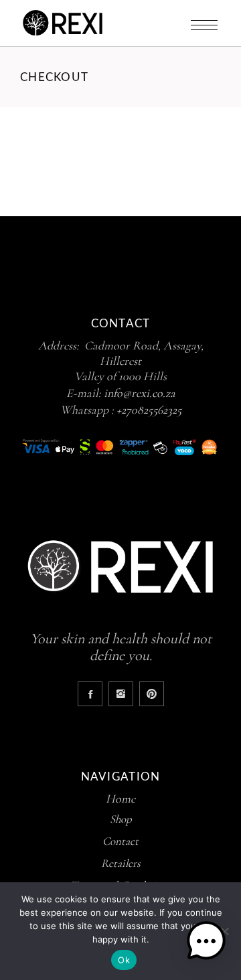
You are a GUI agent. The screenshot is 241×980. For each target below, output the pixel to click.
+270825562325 (148, 409)
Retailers (121, 863)
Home (120, 798)
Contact (120, 841)
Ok (124, 960)
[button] (206, 943)
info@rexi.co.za (139, 393)
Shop (121, 819)
